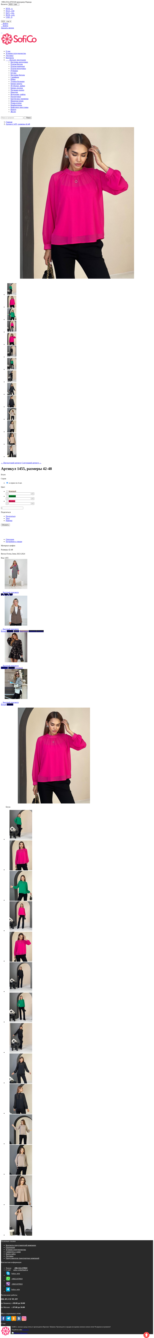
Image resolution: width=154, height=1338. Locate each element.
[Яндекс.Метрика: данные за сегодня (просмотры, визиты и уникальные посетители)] (19, 1333)
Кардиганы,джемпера (19, 99)
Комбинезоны (16, 105)
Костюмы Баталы (18, 75)
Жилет (13, 112)
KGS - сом (10, 11)
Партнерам (10, 1247)
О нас (8, 51)
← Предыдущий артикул (11, 463)
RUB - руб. (10, 15)
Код (3, 558)
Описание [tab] (10, 539)
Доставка (9, 56)
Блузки (13, 73)
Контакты (10, 58)
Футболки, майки (18, 86)
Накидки (14, 92)
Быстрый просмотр (10, 592)
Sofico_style (15, 1273)
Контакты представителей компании (21, 1245)
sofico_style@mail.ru (20, 1270)
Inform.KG (25, 1330)
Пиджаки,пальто (17, 90)
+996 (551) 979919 (20, 1268)
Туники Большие (18, 81)
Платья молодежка (18, 68)
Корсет (13, 109)
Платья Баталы (17, 64)
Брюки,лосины (17, 88)
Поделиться (10, 516)
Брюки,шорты (16, 84)
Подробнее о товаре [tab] (14, 542)
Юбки (13, 79)
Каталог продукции (16, 60)
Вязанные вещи (17, 101)
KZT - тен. (10, 13)
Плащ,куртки (16, 103)
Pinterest (9, 521)
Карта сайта (11, 1254)
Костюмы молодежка (19, 62)
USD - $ (9, 17)
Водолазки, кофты (18, 94)
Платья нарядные (18, 66)
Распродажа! (16, 97)
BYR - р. (9, 9)
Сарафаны (15, 77)
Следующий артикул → (31, 463)
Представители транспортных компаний (22, 1258)
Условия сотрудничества (16, 53)
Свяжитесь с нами (13, 1252)
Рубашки (14, 71)
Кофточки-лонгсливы (19, 107)
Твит (8, 518)
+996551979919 (16, 1279)
